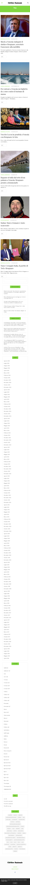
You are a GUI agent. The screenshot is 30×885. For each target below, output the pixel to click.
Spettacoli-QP (7, 765)
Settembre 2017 (7, 617)
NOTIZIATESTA (19, 835)
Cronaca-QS (6, 688)
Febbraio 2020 (7, 548)
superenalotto (9, 848)
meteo (15, 830)
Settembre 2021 (7, 502)
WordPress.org (7, 806)
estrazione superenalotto (12, 826)
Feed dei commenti (8, 803)
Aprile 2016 (6, 658)
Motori (5, 718)
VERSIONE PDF (7, 789)
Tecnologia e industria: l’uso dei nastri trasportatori (14, 330)
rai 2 (11, 842)
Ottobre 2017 (7, 615)
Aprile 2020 (6, 543)
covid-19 (12, 821)
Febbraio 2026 (7, 375)
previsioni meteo (21, 837)
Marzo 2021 (6, 516)
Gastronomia (7, 715)
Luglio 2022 (6, 478)
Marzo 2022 (6, 488)
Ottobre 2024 (7, 413)
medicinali (9, 830)
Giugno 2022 (7, 480)
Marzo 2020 (6, 545)
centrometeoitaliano (11, 817)
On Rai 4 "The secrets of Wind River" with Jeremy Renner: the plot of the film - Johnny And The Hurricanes (14, 349)
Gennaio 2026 (7, 377)
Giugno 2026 (7, 365)
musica (24, 833)
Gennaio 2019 (7, 579)
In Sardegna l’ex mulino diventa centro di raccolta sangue (15, 336)
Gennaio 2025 (7, 406)
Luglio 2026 (6, 363)
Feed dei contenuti (8, 801)
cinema (19, 817)
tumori (15, 851)
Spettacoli (6, 759)
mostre (19, 833)
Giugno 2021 (7, 509)
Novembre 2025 (7, 382)
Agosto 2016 (7, 648)
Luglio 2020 (6, 536)
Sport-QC (6, 774)
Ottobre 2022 (7, 471)
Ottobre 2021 (7, 500)
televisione (22, 848)
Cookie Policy (4, 881)
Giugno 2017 (7, 624)
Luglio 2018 (6, 593)
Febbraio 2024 (7, 433)
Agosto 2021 (7, 504)
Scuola (5, 745)
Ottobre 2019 (7, 557)
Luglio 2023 (6, 449)
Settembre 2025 (7, 387)
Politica (8, 131)
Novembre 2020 (7, 526)
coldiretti (14, 819)
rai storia (13, 844)
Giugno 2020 (7, 538)
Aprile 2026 (6, 370)
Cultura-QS (6, 700)
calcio (15, 815)
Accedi (5, 798)
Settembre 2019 (7, 560)
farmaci (9, 828)
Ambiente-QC (7, 670)
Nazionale (7, 86)
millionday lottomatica (10, 833)
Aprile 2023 (6, 456)
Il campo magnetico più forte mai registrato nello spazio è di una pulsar (15, 324)
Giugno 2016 (7, 653)
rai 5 (23, 842)
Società (5, 753)
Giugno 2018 (7, 596)
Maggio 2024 (7, 425)
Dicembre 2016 (7, 639)
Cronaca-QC (7, 682)
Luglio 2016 (6, 651)
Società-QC (6, 756)
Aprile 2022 (6, 485)
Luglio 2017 (6, 622)
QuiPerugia (6, 733)
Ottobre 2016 (7, 644)
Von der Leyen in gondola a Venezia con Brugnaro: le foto (15, 135)
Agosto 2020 (7, 533)
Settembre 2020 (7, 531)
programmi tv (9, 839)
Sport (5, 771)
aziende (10, 815)
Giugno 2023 (7, 452)
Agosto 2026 (7, 361)
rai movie (7, 844)
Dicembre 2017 (7, 610)
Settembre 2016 (7, 646)
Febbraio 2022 (7, 490)
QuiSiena (6, 736)
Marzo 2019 (6, 574)
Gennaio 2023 (7, 464)
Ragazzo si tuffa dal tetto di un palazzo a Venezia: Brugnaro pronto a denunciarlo (13, 180)
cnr (23, 817)
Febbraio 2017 (7, 634)
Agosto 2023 (7, 447)
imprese (18, 828)
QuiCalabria (6, 730)
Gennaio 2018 (7, 608)
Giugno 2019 (7, 567)
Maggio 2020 (7, 540)
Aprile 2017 (6, 629)
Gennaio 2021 (7, 521)
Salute (5, 739)
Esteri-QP (6, 712)
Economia (6, 703)
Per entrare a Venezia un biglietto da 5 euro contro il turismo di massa (14, 91)
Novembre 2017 (7, 612)
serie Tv (14, 846)
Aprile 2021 (6, 514)
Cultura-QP (6, 697)
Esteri (2, 220)
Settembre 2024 (7, 416)
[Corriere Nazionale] (15, 2)
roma (10, 846)
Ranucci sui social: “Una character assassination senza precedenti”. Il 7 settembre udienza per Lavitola (15, 292)
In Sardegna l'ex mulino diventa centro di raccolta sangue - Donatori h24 (13, 335)
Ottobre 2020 (7, 528)
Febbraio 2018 (7, 605)
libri (22, 828)
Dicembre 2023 (7, 437)
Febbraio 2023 (7, 461)
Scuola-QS (6, 747)
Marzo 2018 (6, 603)
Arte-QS (6, 676)
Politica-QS (6, 727)
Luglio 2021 (6, 507)
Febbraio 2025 (7, 404)
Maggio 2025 (7, 397)
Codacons (8, 819)
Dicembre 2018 (7, 581)
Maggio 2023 (7, 454)
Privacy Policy (15, 869)
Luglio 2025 (6, 392)
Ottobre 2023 (7, 442)
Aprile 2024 (6, 428)
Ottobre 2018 (7, 586)
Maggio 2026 (7, 368)
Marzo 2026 (6, 373)
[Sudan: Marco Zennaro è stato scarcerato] (15, 207)
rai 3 (15, 842)
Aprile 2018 (6, 600)
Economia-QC (7, 706)
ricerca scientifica (21, 844)
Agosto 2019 (7, 562)
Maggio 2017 (7, 627)
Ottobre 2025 (7, 385)
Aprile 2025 (6, 399)
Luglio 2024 (6, 421)
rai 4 (19, 842)
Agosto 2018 (7, 591)
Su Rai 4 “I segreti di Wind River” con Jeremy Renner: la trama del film (15, 350)
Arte (5, 673)
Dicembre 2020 (7, 524)
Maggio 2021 (7, 512)
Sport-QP (6, 777)
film (13, 828)
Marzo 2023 (6, 459)
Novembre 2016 (7, 641)
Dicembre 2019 (7, 552)
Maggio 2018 (7, 598)
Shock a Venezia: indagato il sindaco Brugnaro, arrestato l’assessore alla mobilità (12, 44)
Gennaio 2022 (7, 492)
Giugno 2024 (7, 423)
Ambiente (6, 667)
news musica (11, 835)
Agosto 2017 (7, 620)
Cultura (5, 691)
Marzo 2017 (6, 632)
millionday (20, 830)
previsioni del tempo (10, 837)
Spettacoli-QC (7, 762)
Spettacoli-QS (7, 768)
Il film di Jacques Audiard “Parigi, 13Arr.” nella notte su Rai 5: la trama (14, 306)
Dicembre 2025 (7, 380)
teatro (16, 848)
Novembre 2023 (7, 440)
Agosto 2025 (7, 389)
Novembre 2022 (7, 468)
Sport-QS (6, 780)
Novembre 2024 (7, 411)
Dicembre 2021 (7, 495)
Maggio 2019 (7, 569)
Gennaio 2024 (7, 435)
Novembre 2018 (7, 584)
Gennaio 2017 (7, 636)
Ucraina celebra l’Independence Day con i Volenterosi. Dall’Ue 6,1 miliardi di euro (13, 302)
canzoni (20, 815)
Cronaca (3, 86)
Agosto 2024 (7, 418)
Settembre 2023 (7, 444)
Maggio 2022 (7, 483)
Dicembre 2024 (7, 409)
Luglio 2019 (6, 564)
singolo (20, 846)
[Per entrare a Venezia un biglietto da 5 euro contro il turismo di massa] (15, 73)
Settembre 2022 (7, 473)
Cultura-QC (6, 694)
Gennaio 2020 (7, 550)
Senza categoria (7, 750)
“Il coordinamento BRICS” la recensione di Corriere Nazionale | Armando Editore (13, 341)
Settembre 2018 (7, 588)
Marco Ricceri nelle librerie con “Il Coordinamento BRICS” (15, 343)
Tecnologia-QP (7, 786)
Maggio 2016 (7, 656)
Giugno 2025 (7, 394)
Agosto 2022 (7, 476)
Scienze (5, 742)
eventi (22, 826)
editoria (18, 821)
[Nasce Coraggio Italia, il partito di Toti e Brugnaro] (15, 250)
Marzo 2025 (6, 401)
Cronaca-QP (7, 685)
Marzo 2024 (6, 430)
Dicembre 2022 (7, 466)
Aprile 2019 (6, 572)
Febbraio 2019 (7, 576)
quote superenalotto (19, 839)
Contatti (15, 867)
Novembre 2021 (7, 497)
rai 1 (8, 842)
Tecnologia (6, 783)
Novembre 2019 (7, 555)
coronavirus (21, 819)
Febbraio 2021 (7, 519)
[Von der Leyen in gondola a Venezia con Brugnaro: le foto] (15, 119)
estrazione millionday (15, 824)
